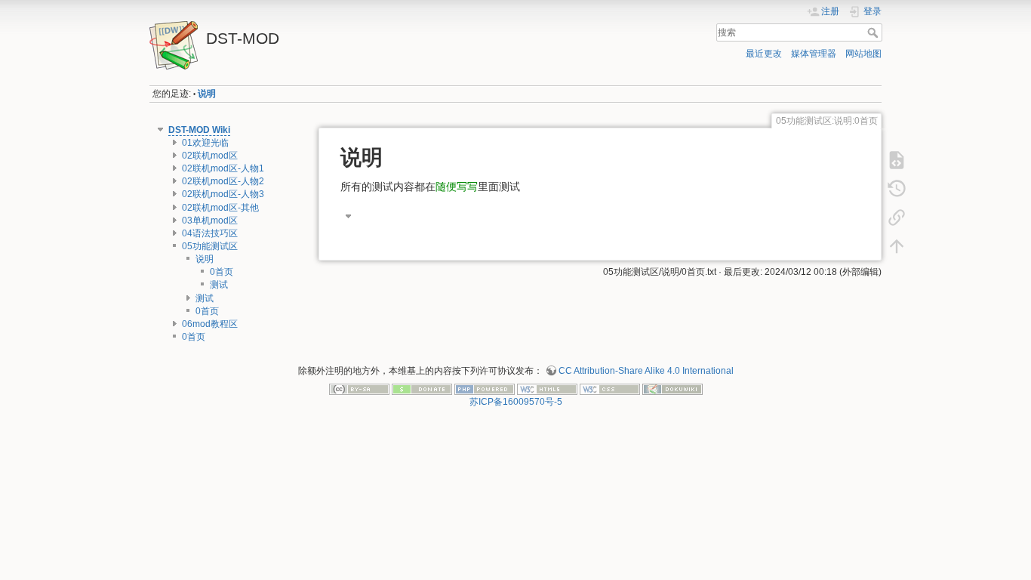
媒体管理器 (813, 53)
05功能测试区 (210, 246)
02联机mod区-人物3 (223, 194)
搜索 (874, 32)
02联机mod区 (210, 155)
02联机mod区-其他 (220, 207)
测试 (219, 284)
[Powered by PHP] (484, 389)
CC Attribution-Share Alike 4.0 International (646, 371)
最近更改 (764, 53)
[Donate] (422, 389)
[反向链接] (896, 217)
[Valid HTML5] (547, 389)
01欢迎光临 (205, 142)
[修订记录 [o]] (896, 188)
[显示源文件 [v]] (896, 160)
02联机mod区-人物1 (223, 168)
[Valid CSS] (610, 389)
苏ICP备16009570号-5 (515, 401)
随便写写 (456, 186)
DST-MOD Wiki (199, 130)
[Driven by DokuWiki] (672, 389)
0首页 (221, 272)
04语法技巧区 (210, 233)
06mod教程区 (210, 324)
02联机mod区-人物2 (223, 181)
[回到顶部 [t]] (896, 246)
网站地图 (863, 53)
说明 (207, 93)
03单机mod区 (210, 220)
